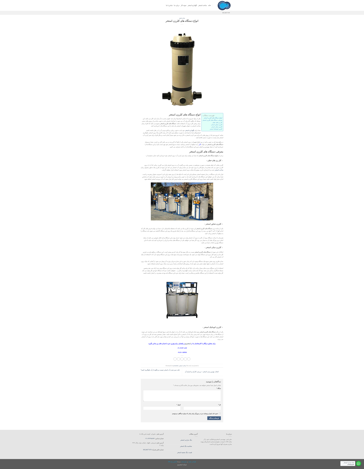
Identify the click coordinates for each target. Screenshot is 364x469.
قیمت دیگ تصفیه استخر (184, 452)
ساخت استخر (202, 5)
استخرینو (188, 343)
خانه (209, 5)
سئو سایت (184, 461)
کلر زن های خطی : (217, 122)
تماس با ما (169, 5)
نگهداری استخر (192, 5)
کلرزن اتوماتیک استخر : (215, 129)
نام (219, 404)
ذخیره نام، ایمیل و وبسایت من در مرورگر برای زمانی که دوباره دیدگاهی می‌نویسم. (195, 413)
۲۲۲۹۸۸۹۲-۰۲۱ (150, 438)
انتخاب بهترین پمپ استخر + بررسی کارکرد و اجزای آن (202, 371)
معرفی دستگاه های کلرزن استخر (212, 120)
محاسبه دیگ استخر (186, 446)
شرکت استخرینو (182, 464)
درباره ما (176, 5)
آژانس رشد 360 (172, 461)
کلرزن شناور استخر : (216, 124)
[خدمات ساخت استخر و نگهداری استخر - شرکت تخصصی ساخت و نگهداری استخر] (223, 5)
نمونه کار (183, 5)
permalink (175, 365)
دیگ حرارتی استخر (186, 440)
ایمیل (179, 404)
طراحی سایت (192, 461)
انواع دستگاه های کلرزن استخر (213, 118)
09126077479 (147, 449)
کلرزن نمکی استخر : (216, 127)
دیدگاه (219, 388)
